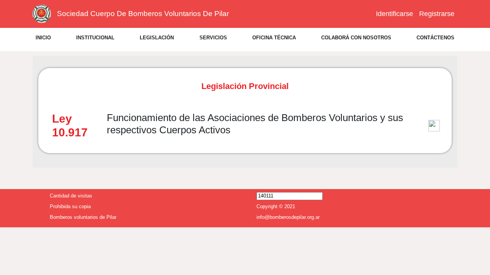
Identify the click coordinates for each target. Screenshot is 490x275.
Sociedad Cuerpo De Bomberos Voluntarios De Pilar (143, 14)
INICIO (43, 37)
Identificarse (394, 14)
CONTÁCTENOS (435, 37)
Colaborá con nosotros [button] (356, 37)
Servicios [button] (213, 37)
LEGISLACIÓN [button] (157, 37)
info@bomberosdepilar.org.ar (288, 216)
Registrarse (436, 14)
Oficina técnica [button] (274, 37)
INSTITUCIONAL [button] (95, 37)
